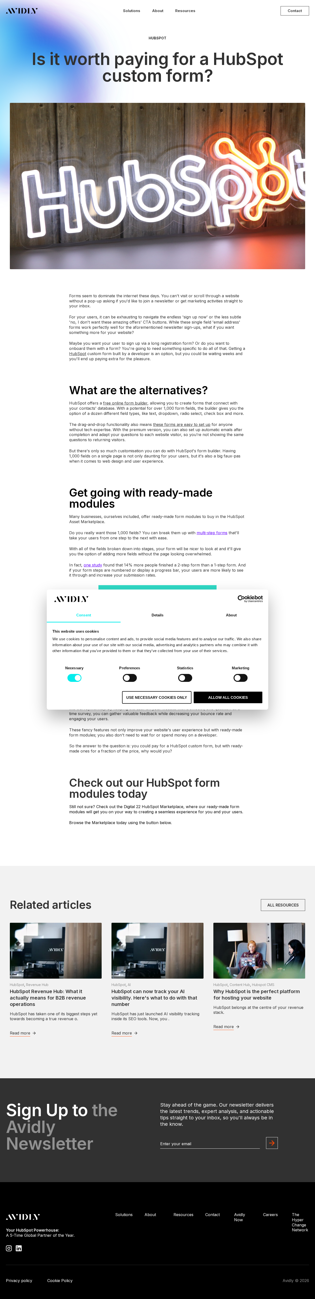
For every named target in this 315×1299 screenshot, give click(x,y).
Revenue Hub (37, 985)
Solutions (131, 10)
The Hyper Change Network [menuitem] (300, 1222)
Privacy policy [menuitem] (19, 1280)
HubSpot (157, 38)
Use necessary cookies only (156, 697)
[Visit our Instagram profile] (9, 1247)
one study (93, 565)
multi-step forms (212, 532)
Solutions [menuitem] (124, 1214)
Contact (295, 10)
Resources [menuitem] (183, 1214)
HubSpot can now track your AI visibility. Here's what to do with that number (154, 997)
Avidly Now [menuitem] (239, 1217)
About (157, 10)
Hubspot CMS (263, 985)
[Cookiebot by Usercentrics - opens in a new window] (241, 599)
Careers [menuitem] (270, 1214)
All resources (283, 905)
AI (129, 985)
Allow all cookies (228, 697)
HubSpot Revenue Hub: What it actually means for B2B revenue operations (48, 997)
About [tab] (231, 615)
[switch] (130, 678)
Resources (185, 10)
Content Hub (240, 985)
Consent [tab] (83, 615)
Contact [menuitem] (212, 1214)
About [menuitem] (150, 1214)
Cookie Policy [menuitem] (60, 1280)
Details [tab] (158, 615)
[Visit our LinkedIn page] (19, 1247)
